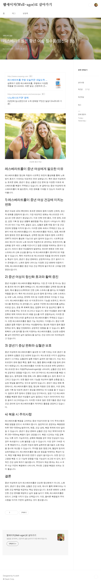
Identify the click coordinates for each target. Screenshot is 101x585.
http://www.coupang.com (18, 76)
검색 (90, 5)
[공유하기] (12, 512)
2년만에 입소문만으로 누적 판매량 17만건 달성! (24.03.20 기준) (35, 102)
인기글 (87, 89)
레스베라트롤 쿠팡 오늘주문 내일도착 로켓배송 (28, 80)
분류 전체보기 (82, 70)
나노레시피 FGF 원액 (18, 97)
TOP (96, 577)
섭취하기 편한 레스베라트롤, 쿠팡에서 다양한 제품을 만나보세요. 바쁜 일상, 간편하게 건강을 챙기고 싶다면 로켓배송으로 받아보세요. (28, 84)
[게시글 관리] (15, 512)
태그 (14, 13)
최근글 (80, 89)
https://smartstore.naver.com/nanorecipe (24, 94)
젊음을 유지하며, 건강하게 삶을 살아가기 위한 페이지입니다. (27, 539)
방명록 (25, 13)
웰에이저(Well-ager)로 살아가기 (27, 5)
